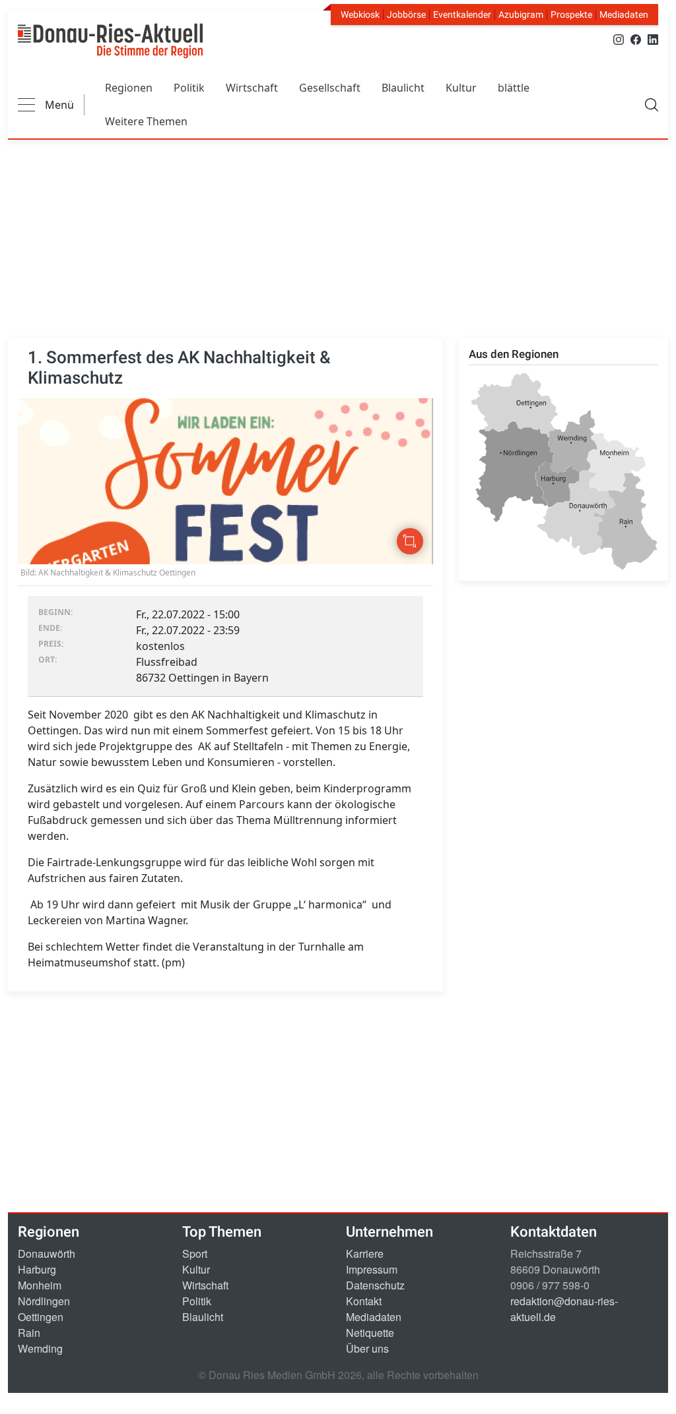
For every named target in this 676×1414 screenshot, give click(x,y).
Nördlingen (44, 1301)
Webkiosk (360, 14)
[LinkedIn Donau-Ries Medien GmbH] (653, 38)
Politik (189, 87)
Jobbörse (406, 14)
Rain (29, 1332)
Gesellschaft (329, 87)
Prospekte (571, 14)
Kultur (461, 87)
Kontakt (364, 1301)
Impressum (371, 1269)
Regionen (128, 87)
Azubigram (520, 14)
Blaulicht (403, 87)
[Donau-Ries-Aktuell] (110, 41)
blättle (513, 87)
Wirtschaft (252, 87)
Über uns (367, 1348)
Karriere (365, 1253)
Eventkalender (462, 14)
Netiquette (370, 1332)
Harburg (37, 1269)
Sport (194, 1253)
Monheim (39, 1285)
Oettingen (40, 1316)
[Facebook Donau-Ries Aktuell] (635, 38)
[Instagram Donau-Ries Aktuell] (618, 38)
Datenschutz (375, 1285)
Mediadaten (623, 14)
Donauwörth (46, 1253)
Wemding (40, 1348)
